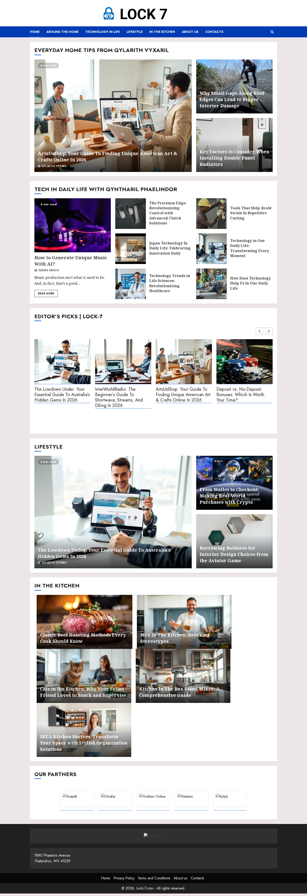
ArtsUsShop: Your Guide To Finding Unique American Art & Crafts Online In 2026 (113, 115)
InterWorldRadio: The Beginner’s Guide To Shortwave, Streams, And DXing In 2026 (119, 398)
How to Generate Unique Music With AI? (72, 225)
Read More (46, 293)
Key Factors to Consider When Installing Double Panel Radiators (234, 158)
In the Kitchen (162, 31)
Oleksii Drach (48, 270)
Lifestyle (135, 31)
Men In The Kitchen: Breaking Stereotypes (184, 622)
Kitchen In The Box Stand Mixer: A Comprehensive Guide (183, 676)
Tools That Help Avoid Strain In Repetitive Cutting (211, 213)
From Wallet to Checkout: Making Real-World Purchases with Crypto (229, 495)
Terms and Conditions (154, 878)
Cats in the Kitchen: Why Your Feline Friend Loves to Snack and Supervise (84, 676)
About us (190, 31)
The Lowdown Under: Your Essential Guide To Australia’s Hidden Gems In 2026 (62, 395)
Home (35, 31)
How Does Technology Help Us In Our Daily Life (211, 284)
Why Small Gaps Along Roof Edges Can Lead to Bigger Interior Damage (232, 99)
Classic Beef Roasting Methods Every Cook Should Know (84, 622)
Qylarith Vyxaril (53, 166)
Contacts (214, 31)
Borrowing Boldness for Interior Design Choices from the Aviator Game (234, 554)
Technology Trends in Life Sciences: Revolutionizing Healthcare (130, 284)
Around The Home (62, 31)
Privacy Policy (123, 878)
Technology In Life (102, 31)
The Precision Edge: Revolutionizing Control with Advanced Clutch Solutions (130, 213)
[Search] (272, 32)
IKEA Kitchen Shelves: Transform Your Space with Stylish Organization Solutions (83, 743)
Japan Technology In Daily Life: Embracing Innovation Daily (130, 248)
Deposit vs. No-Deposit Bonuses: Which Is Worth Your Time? (240, 395)
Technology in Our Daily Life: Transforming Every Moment (211, 248)
